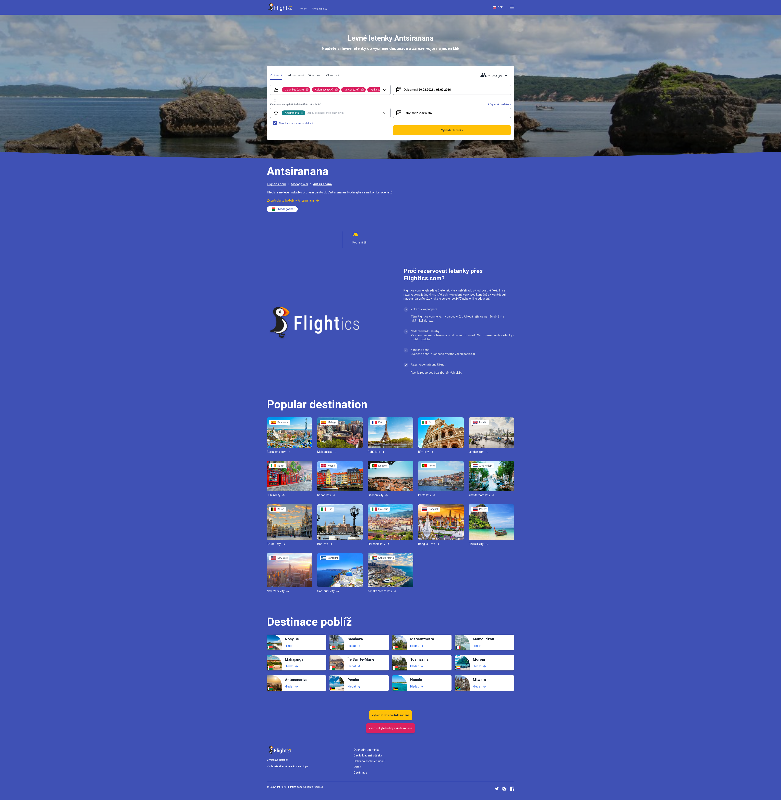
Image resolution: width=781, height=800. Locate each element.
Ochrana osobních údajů (369, 761)
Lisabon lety (375, 495)
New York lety (276, 591)
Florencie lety (376, 544)
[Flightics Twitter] (497, 789)
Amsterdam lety (479, 495)
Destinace (360, 772)
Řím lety (423, 451)
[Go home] (280, 750)
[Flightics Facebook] (512, 789)
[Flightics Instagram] (504, 788)
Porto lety (424, 495)
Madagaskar (299, 184)
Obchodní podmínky (366, 749)
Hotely (303, 8)
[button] (512, 7)
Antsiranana (322, 184)
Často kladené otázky (368, 755)
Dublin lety (273, 495)
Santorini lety (326, 591)
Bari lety (322, 544)
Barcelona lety (276, 451)
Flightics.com (276, 184)
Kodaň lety (324, 495)
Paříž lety (374, 451)
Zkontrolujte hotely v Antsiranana (290, 200)
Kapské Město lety (380, 591)
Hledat (289, 645)
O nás (357, 766)
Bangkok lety (426, 544)
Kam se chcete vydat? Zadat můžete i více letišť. (295, 104)
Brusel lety (274, 544)
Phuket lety (476, 544)
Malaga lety (324, 451)
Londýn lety (476, 451)
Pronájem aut (319, 8)
